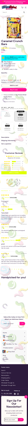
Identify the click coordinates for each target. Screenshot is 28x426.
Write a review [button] (14, 173)
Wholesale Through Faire (8, 385)
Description (5, 137)
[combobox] (14, 12)
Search (3, 370)
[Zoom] (22, 36)
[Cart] (22, 7)
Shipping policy (5, 378)
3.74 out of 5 (18, 156)
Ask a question (6, 144)
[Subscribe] (21, 418)
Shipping (4, 82)
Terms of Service (6, 373)
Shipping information (8, 140)
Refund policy (5, 375)
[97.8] (9, 182)
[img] (5, 195)
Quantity (4, 73)
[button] (5, 48)
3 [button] (14, 269)
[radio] (7, 116)
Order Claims (5, 380)
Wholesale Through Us (7, 383)
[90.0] (17, 182)
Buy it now (14, 90)
